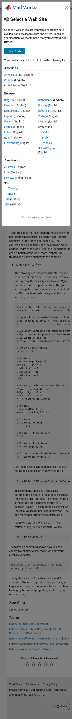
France (8, 126)
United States (12, 85)
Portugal (43, 116)
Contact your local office (36, 217)
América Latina (13, 74)
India (7, 172)
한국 (7, 204)
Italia (7, 137)
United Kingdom (47, 148)
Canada (9, 80)
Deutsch (46, 132)
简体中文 (13, 188)
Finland (8, 121)
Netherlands (45, 100)
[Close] (66, 7)
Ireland (8, 132)
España (8, 116)
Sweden (42, 121)
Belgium (9, 100)
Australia (9, 166)
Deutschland (11, 110)
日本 (7, 199)
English (45, 137)
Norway (42, 105)
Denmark (9, 105)
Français (46, 142)
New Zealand (12, 177)
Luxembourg (11, 142)
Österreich (44, 110)
